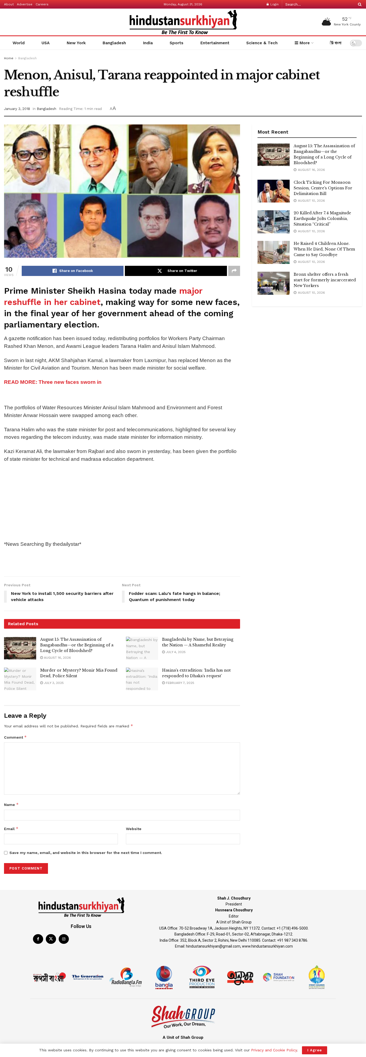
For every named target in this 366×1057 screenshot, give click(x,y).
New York (76, 42)
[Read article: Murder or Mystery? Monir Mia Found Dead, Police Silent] (20, 679)
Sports (176, 42)
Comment (15, 737)
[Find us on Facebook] (38, 939)
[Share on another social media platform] (234, 271)
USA (46, 42)
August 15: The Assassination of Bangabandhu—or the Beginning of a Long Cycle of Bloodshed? (76, 645)
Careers (42, 4)
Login (274, 4)
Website (133, 829)
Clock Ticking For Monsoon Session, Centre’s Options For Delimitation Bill (323, 188)
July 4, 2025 (175, 652)
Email (11, 828)
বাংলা (337, 42)
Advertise (24, 4)
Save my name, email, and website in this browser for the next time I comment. (85, 852)
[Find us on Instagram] (64, 939)
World (19, 42)
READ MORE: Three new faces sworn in (53, 382)
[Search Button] (358, 4)
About (9, 4)
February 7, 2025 (179, 683)
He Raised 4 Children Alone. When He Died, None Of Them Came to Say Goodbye (324, 249)
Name (11, 804)
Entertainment (214, 42)
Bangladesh (114, 42)
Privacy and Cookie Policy (274, 1050)
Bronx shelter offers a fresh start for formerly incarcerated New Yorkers (325, 280)
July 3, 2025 (53, 683)
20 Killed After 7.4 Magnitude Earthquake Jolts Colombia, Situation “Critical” (322, 219)
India (148, 42)
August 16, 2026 (57, 658)
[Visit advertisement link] (122, 396)
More (304, 42)
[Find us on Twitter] (51, 939)
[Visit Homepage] (183, 22)
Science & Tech (262, 42)
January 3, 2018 (17, 109)
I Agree (314, 1050)
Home (8, 58)
